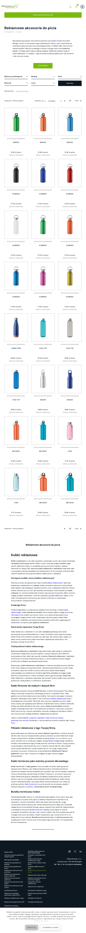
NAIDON (43, 400)
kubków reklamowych (55, 583)
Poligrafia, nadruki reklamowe (34, 883)
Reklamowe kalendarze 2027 (14, 902)
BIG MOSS (16, 451)
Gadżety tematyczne (35, 902)
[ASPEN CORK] (16, 327)
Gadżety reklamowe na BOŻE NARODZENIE (36, 852)
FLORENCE (16, 194)
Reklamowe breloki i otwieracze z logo (35, 860)
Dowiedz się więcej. (41, 921)
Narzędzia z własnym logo (37, 890)
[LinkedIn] (79, 851)
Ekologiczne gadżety (11, 860)
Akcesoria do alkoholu (36, 887)
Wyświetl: (38, 101)
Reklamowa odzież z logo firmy (37, 863)
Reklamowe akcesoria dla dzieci (13, 883)
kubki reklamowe (56, 596)
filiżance (51, 741)
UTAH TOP (43, 348)
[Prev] (65, 101)
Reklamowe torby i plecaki (37, 875)
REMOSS (16, 142)
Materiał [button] (7, 83)
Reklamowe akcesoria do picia (37, 871)
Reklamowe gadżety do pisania (12, 863)
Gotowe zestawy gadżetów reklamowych (14, 856)
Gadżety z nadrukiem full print (36, 856)
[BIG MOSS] (16, 430)
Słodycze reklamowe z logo (14, 898)
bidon (52, 817)
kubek (16, 615)
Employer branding (11, 906)
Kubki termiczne (31, 784)
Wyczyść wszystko (22, 91)
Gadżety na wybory (35, 898)
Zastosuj (69, 83)
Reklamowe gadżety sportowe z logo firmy (12, 894)
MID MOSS (43, 503)
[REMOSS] (16, 122)
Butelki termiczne (36, 810)
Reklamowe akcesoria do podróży (13, 871)
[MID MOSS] (43, 482)
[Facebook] (68, 851)
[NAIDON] (43, 379)
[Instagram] (73, 851)
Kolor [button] (60, 76)
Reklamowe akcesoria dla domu (13, 886)
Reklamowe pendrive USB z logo (37, 894)
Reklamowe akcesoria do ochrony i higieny (37, 879)
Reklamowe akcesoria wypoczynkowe (12, 875)
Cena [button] (33, 83)
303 (77, 101)
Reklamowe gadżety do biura (12, 867)
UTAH (70, 451)
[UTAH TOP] (43, 327)
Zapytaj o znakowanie (16, 155)
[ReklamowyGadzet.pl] (10, 6)
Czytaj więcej (43, 65)
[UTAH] (70, 430)
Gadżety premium (10, 890)
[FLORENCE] (16, 173)
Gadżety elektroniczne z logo (36, 867)
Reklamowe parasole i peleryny (12, 879)
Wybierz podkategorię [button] (13, 76)
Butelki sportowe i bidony (16, 138)
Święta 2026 (8, 852)
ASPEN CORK (16, 348)
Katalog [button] (34, 76)
